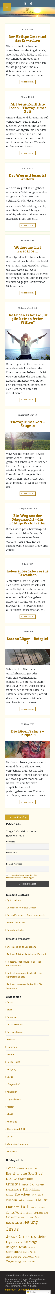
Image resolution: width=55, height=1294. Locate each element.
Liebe (41, 1237)
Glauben (12, 1207)
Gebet (21, 1200)
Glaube (10, 1054)
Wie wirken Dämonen (17, 1144)
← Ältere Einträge (16, 817)
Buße (9, 1179)
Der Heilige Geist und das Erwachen (27, 38)
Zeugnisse (12, 1151)
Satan (23, 1247)
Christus (13, 1184)
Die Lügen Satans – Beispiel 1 (27, 733)
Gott (25, 1206)
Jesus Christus (21, 1236)
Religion (12, 1247)
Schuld (31, 1247)
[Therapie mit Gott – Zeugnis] (27, 441)
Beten (10, 1002)
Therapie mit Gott (16, 1129)
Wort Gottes (28, 1261)
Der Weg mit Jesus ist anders (27, 177)
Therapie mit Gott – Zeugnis (27, 424)
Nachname (11, 852)
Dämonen (11, 1017)
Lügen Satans (14, 1099)
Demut (25, 1185)
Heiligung (11, 1069)
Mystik (10, 1114)
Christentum (23, 1179)
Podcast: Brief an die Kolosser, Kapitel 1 (26, 954)
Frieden (11, 1200)
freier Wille (37, 1195)
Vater (10, 1136)
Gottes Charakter (38, 1207)
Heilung (30, 1222)
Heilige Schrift (14, 1222)
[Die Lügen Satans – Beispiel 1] (27, 749)
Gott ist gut (27, 1213)
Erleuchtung (31, 1189)
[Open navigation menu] (7, 7)
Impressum (10, 1289)
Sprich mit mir (14, 900)
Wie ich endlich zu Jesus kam (21, 947)
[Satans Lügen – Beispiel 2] (27, 657)
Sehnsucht (14, 1252)
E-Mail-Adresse (14, 863)
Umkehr (28, 1256)
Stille (26, 1252)
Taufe (33, 1252)
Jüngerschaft (13, 1084)
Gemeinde (30, 1200)
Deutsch (33, 1292)
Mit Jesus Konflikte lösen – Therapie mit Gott (27, 108)
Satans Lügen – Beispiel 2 (27, 640)
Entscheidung (13, 1189)
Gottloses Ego (41, 1213)
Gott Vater (11, 1217)
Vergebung (13, 1261)
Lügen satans (14, 1242)
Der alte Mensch (15, 1024)
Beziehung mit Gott (27, 1168)
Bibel (9, 1009)
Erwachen (12, 1047)
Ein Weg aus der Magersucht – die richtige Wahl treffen (27, 519)
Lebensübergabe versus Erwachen (28, 573)
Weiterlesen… (27, 82)
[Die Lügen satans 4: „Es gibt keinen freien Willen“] (27, 344)
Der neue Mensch (15, 1032)
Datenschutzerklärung (29, 1289)
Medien (10, 1107)
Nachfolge (12, 1122)
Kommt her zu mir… (16, 922)
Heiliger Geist (13, 1062)
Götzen (21, 1217)
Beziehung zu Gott (20, 1173)
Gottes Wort (14, 1212)
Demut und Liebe (15, 930)
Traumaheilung (13, 1257)
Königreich (12, 1092)
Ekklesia (11, 1039)
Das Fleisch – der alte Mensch (21, 907)
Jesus (10, 1077)
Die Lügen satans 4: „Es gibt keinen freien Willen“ (27, 318)
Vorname (10, 841)
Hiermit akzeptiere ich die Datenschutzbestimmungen (21, 876)
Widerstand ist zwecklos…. (27, 249)
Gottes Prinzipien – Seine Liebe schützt (26, 915)
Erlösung (9, 1195)
